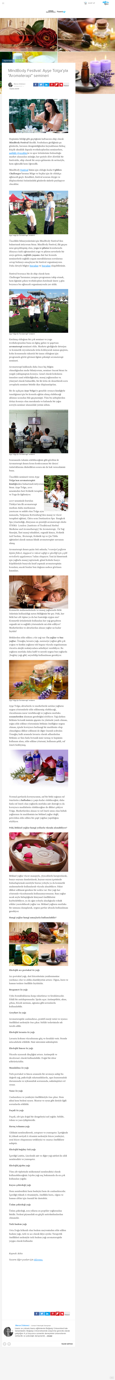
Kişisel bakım (8, 61)
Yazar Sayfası (67, 1344)
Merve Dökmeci (19, 84)
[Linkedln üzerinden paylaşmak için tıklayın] (46, 84)
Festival (24, 170)
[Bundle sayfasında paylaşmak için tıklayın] (61, 85)
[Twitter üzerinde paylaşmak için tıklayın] (41, 84)
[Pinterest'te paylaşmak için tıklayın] (52, 84)
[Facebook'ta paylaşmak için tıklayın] (35, 84)
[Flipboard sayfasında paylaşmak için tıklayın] (57, 85)
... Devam (48, 1336)
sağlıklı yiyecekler (18, 153)
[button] (3, 3)
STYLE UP (20, 61)
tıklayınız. (38, 1260)
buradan (34, 266)
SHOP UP (91, 3)
